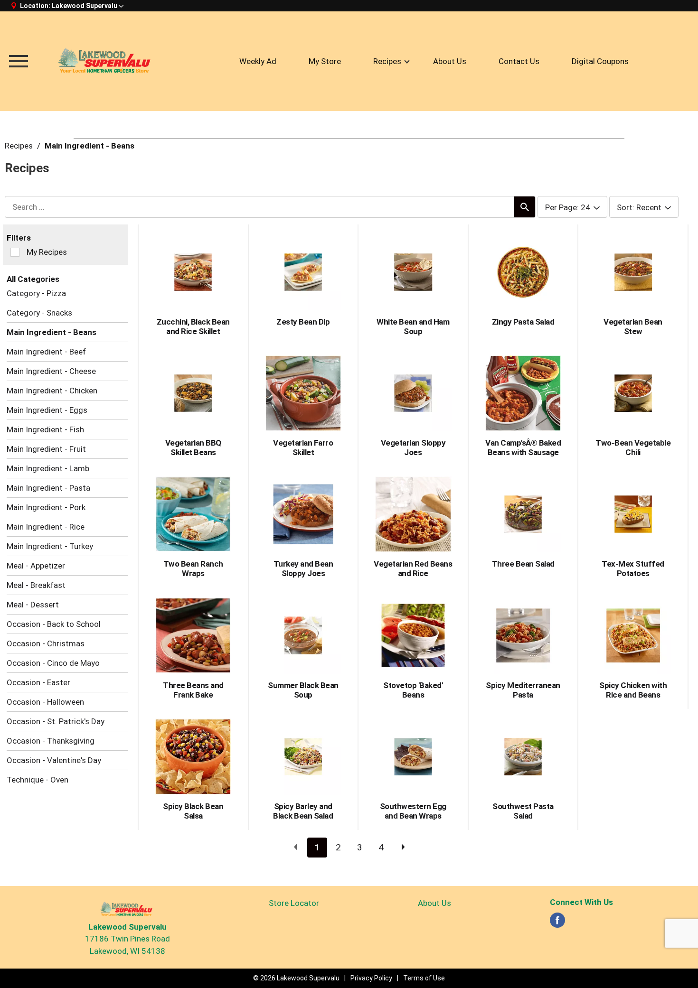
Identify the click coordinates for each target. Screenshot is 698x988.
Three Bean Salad (523, 564)
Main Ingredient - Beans (89, 145)
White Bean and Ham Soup (413, 326)
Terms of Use (424, 978)
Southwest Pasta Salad (523, 811)
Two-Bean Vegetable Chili (632, 447)
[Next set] (403, 848)
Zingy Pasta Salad (523, 321)
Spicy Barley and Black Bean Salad (303, 811)
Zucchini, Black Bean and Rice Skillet (193, 326)
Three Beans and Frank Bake (193, 689)
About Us (434, 903)
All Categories (33, 279)
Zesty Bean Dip (303, 321)
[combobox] (572, 207)
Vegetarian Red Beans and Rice (413, 568)
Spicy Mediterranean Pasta (523, 689)
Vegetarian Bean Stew (633, 326)
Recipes (19, 145)
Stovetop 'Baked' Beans (413, 689)
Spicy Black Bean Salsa (193, 811)
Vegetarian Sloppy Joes (413, 447)
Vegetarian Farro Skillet (303, 447)
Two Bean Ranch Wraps (193, 568)
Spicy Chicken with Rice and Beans (633, 689)
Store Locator (294, 903)
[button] (87, 5)
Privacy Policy (371, 978)
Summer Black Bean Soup (303, 689)
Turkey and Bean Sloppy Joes (303, 568)
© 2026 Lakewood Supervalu (296, 978)
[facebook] (557, 923)
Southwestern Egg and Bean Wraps (413, 811)
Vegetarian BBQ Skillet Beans (193, 447)
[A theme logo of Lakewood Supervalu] (107, 61)
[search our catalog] (524, 206)
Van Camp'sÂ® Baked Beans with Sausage (523, 447)
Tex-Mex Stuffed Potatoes (633, 568)
